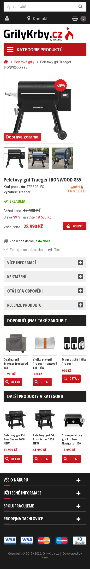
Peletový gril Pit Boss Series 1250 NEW (43, 439)
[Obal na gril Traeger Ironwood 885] (16, 343)
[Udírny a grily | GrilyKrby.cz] (45, 34)
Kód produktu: (15, 187)
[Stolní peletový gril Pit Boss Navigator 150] (74, 419)
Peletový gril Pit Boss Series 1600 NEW (14, 439)
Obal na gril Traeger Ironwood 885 (16, 363)
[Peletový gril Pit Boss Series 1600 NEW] (16, 419)
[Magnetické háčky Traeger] (74, 343)
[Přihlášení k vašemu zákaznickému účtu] (7, 18)
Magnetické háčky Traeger (74, 361)
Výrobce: (11, 192)
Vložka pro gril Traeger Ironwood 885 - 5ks (45, 363)
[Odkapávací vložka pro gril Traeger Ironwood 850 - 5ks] (45, 343)
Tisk (57, 250)
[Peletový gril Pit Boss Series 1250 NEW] (45, 419)
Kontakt (40, 18)
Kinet (45, 557)
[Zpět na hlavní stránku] (6, 62)
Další (70, 158)
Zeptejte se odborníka (26, 250)
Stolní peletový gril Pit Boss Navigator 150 (72, 439)
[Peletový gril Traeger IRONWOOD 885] (38, 109)
